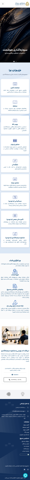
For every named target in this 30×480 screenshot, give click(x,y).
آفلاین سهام (26, 430)
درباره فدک (26, 448)
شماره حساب (25, 451)
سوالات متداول (25, 441)
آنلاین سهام (26, 425)
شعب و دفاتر (25, 444)
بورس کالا (27, 432)
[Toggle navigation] (3, 4)
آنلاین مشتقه (26, 427)
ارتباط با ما (26, 446)
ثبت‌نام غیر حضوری (24, 434)
